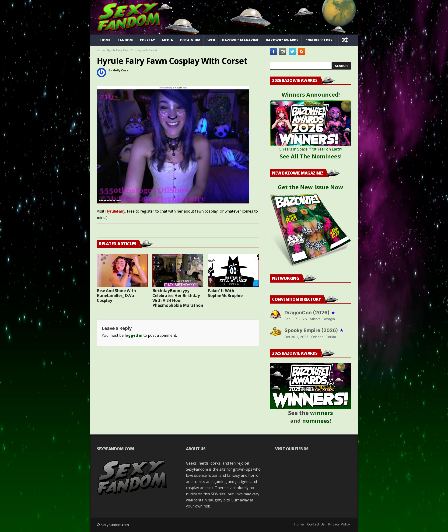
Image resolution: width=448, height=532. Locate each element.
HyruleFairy (115, 211)
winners (321, 412)
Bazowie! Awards (282, 40)
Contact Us (316, 524)
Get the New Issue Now (310, 187)
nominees (316, 420)
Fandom (125, 40)
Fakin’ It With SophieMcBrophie (225, 293)
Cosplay (147, 40)
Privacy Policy (339, 524)
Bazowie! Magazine (240, 40)
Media (167, 40)
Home (105, 40)
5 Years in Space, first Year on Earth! (310, 149)
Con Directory (318, 40)
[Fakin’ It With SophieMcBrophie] (233, 270)
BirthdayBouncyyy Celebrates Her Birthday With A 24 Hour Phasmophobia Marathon (177, 298)
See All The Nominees (310, 156)
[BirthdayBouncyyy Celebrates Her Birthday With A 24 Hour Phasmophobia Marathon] (177, 270)
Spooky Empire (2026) (314, 330)
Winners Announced (310, 94)
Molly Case (120, 70)
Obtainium (190, 40)
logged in (133, 335)
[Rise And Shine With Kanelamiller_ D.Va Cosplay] (122, 270)
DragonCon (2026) (310, 312)
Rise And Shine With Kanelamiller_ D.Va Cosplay (116, 295)
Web (211, 40)
